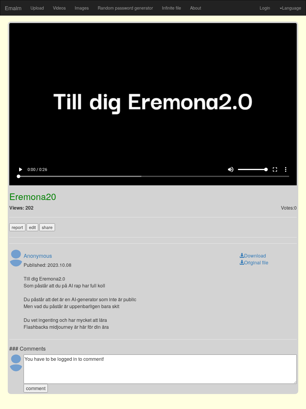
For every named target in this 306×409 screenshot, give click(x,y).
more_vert (294, 392)
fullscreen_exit (283, 392)
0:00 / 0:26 (28, 392)
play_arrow (11, 392)
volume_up (239, 392)
